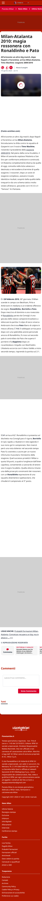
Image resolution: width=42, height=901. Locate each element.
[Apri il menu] (3, 2)
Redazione (6, 877)
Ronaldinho (8, 315)
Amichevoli (6, 855)
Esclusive (5, 815)
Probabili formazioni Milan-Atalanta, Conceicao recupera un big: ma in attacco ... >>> (20, 634)
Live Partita (6, 843)
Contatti (5, 880)
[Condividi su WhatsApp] (2, 67)
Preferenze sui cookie (10, 896)
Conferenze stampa (9, 831)
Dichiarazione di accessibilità (13, 893)
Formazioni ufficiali (9, 852)
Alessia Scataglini (22, 68)
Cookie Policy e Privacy (10, 889)
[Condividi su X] (11, 67)
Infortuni (5, 818)
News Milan (22, 9)
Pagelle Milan (7, 846)
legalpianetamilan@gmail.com (14, 782)
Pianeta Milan (8, 9)
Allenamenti (6, 824)
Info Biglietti (7, 821)
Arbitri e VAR (7, 865)
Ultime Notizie (7, 809)
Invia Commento (28, 691)
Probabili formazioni (10, 849)
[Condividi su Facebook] (6, 67)
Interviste (5, 828)
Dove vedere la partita (10, 859)
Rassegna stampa (9, 812)
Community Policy (9, 886)
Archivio (5, 883)
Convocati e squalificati (11, 862)
